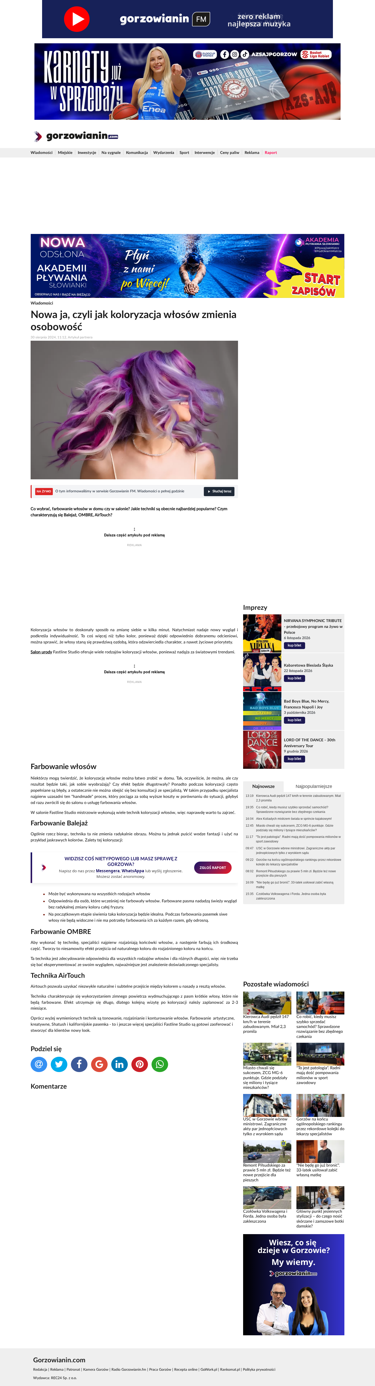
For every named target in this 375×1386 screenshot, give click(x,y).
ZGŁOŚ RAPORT (213, 867)
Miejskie (65, 153)
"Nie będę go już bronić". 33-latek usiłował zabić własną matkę (294, 885)
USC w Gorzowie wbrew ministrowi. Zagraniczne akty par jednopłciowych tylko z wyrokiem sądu (295, 851)
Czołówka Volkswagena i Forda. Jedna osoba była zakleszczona (291, 896)
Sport (184, 153)
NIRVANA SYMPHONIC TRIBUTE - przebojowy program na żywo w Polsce (313, 627)
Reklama (252, 153)
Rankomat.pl (230, 1369)
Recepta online (185, 1369)
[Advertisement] (187, 195)
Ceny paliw (229, 153)
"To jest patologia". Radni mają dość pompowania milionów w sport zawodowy (298, 839)
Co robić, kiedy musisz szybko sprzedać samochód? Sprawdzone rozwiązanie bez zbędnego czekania (292, 810)
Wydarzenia (163, 153)
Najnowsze (263, 786)
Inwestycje (87, 153)
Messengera (108, 870)
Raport (271, 153)
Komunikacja (137, 153)
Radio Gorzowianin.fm (128, 1369)
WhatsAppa (133, 870)
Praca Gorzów (160, 1369)
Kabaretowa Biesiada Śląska (308, 665)
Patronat (73, 1369)
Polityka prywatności (259, 1369)
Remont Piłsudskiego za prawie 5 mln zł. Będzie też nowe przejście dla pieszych (296, 873)
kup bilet (294, 645)
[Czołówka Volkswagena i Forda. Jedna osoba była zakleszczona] (267, 1197)
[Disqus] (134, 1162)
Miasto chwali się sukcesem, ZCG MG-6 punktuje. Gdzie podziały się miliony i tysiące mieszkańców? (294, 828)
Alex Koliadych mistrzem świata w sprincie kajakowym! (294, 819)
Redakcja (40, 1369)
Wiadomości (42, 153)
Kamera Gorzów (95, 1369)
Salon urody (41, 652)
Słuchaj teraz (221, 491)
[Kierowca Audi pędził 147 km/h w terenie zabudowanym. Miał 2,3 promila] (267, 1003)
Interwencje (205, 153)
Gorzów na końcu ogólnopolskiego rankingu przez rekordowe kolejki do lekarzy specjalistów (298, 862)
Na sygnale (111, 153)
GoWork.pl (209, 1369)
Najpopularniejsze (314, 786)
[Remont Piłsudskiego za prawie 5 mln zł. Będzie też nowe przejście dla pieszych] (267, 1151)
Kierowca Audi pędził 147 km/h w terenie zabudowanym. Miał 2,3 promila (298, 798)
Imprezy (255, 607)
